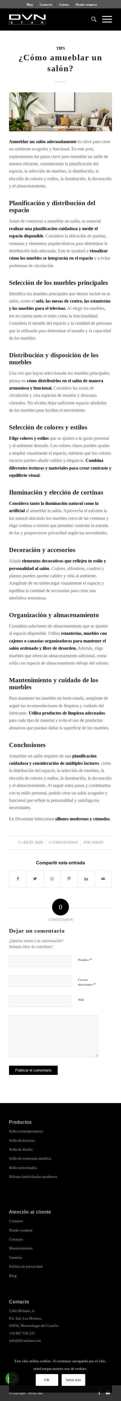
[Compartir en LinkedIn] (86, 879)
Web (81, 999)
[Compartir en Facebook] (17, 879)
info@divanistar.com (25, 1340)
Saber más (73, 1380)
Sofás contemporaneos (26, 1131)
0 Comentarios (63, 842)
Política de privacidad (25, 1266)
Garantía (15, 1257)
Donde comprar (86, 4)
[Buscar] (91, 19)
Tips (60, 48)
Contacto (46, 4)
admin (97, 842)
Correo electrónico (87, 982)
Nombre (85, 960)
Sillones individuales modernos (33, 1177)
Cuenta (64, 4)
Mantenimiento (21, 1248)
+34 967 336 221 (22, 1333)
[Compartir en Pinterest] (69, 879)
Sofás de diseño (21, 1149)
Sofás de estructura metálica (30, 1158)
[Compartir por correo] (103, 879)
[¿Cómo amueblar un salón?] (60, 111)
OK (47, 1380)
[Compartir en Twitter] (35, 879)
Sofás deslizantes (22, 1140)
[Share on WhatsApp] (52, 879)
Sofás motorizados (23, 1168)
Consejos (16, 1239)
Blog (30, 4)
